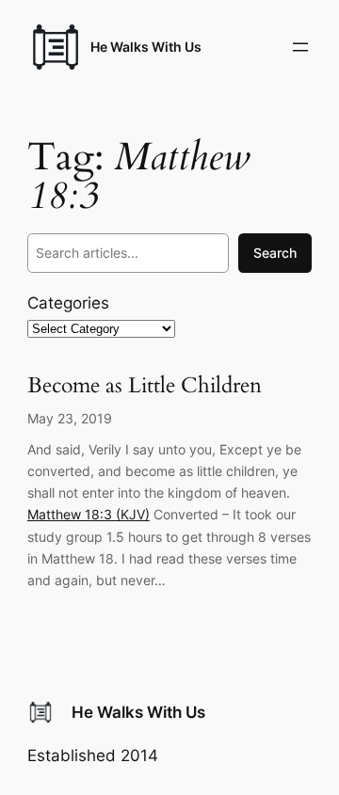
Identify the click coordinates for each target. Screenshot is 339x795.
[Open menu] (300, 47)
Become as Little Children (144, 386)
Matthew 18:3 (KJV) (88, 514)
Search (275, 253)
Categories (68, 303)
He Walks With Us (146, 47)
